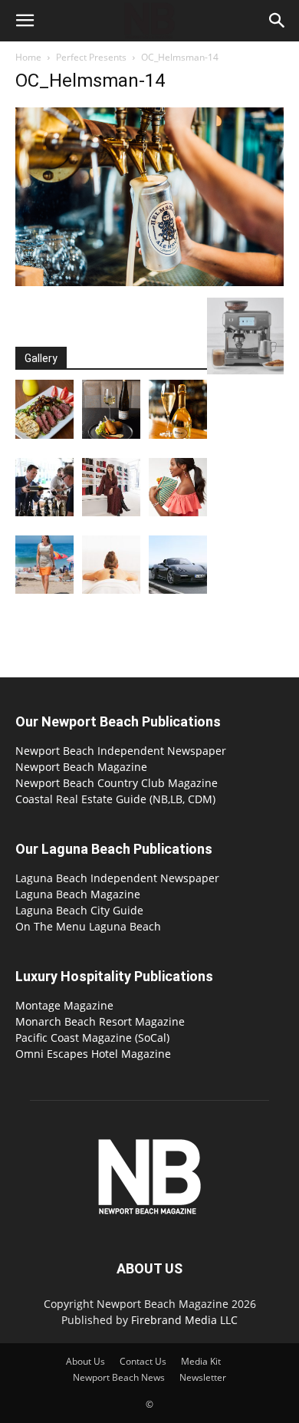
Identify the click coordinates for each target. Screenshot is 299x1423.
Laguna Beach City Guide (79, 910)
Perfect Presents (91, 57)
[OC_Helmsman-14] (149, 281)
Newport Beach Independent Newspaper (120, 750)
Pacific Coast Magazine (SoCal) (92, 1037)
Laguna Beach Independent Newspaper (117, 878)
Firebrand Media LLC (184, 1320)
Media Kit (201, 1361)
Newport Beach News (119, 1377)
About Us (85, 1361)
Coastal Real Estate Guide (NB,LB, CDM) (115, 799)
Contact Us (143, 1361)
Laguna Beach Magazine (77, 894)
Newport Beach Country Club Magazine (116, 783)
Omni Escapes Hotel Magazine (93, 1053)
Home (28, 57)
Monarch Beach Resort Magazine (100, 1021)
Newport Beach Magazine (81, 766)
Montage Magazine (64, 1005)
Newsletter (202, 1377)
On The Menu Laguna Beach (88, 926)
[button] (24, 20)
